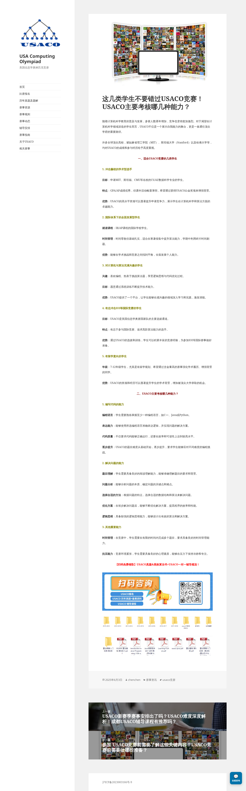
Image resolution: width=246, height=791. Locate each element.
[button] (236, 778)
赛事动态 (24, 121)
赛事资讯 (151, 680)
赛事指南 (24, 135)
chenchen (134, 680)
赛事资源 (24, 107)
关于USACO (26, 141)
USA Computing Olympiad (37, 58)
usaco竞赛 (168, 680)
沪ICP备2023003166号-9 (117, 782)
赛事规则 (24, 114)
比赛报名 (24, 94)
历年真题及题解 (28, 100)
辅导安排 (24, 128)
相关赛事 (24, 148)
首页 (22, 87)
